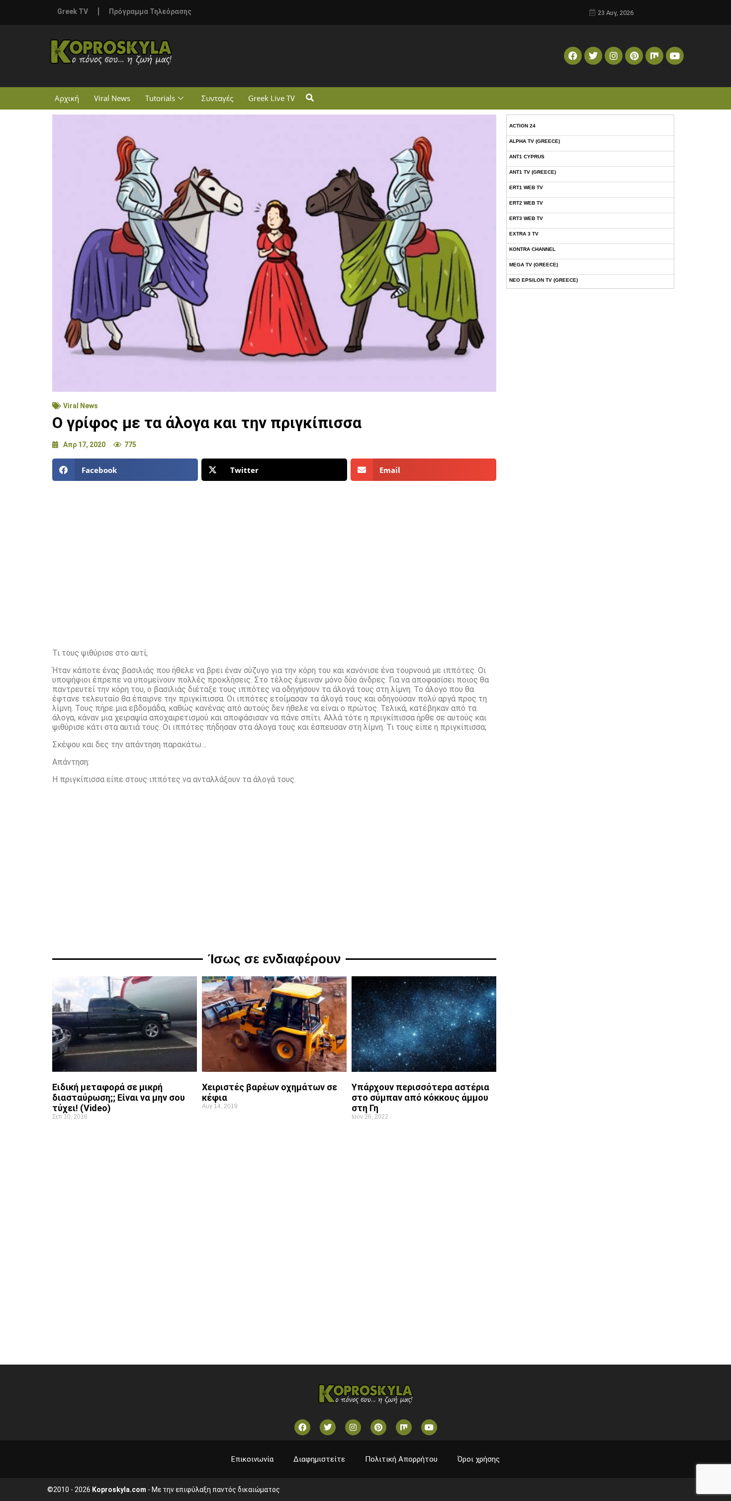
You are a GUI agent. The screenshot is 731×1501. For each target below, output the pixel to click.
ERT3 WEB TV (526, 218)
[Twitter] (593, 56)
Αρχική (67, 98)
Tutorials (160, 98)
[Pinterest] (634, 56)
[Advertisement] (274, 560)
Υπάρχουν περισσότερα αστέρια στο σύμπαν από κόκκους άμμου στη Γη (420, 1097)
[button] (309, 98)
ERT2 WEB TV (526, 203)
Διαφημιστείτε (319, 1459)
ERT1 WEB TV (526, 187)
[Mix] (654, 56)
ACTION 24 (522, 125)
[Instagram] (614, 56)
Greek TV (72, 11)
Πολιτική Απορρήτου (401, 1459)
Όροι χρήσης (478, 1459)
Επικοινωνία (252, 1459)
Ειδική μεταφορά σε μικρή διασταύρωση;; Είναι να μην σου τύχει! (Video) (118, 1097)
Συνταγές (217, 98)
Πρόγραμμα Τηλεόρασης (150, 11)
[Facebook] (573, 56)
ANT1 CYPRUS (527, 156)
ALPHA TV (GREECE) (534, 141)
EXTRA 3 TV (524, 233)
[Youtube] (675, 56)
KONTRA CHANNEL (532, 249)
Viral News (112, 98)
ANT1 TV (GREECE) (532, 172)
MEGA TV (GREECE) (533, 264)
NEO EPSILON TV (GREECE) (543, 280)
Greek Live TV (271, 98)
